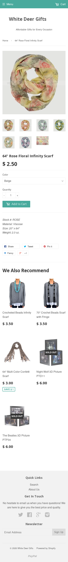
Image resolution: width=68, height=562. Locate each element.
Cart (63, 4)
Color (5, 174)
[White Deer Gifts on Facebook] (29, 515)
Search (34, 484)
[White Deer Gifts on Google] (38, 515)
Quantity (6, 189)
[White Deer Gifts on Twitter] (20, 515)
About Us (34, 489)
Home (5, 40)
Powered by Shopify (46, 548)
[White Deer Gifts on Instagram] (47, 515)
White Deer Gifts (27, 19)
